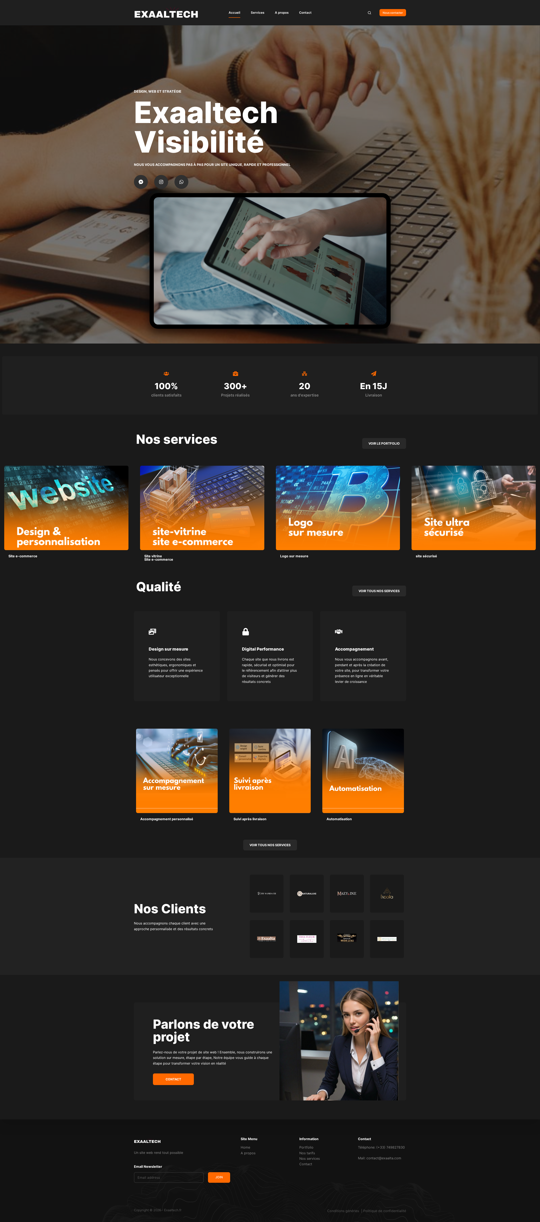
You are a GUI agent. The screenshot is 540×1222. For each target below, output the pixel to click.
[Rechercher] (369, 12)
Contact (305, 13)
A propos (282, 13)
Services (257, 13)
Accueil (234, 13)
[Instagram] (161, 182)
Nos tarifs (307, 1153)
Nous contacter (393, 12)
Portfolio (306, 1147)
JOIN (219, 1177)
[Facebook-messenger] (141, 182)
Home (245, 1147)
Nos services (309, 1158)
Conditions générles (343, 1211)
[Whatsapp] (181, 182)
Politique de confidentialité (384, 1211)
